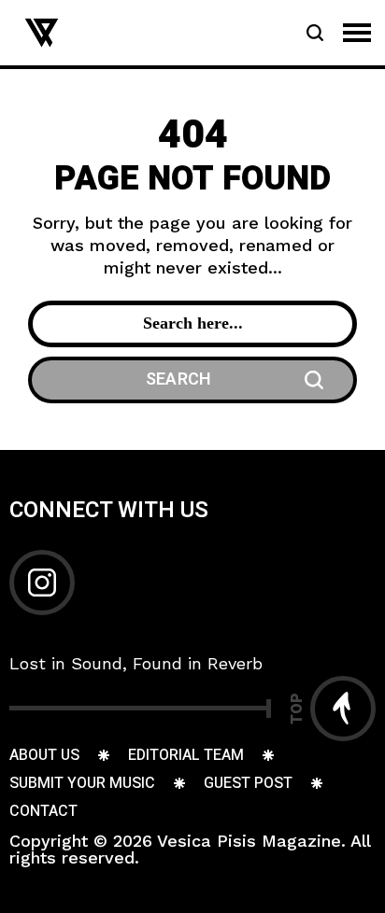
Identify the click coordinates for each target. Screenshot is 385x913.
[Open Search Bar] (315, 32)
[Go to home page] (41, 31)
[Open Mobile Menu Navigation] (357, 32)
